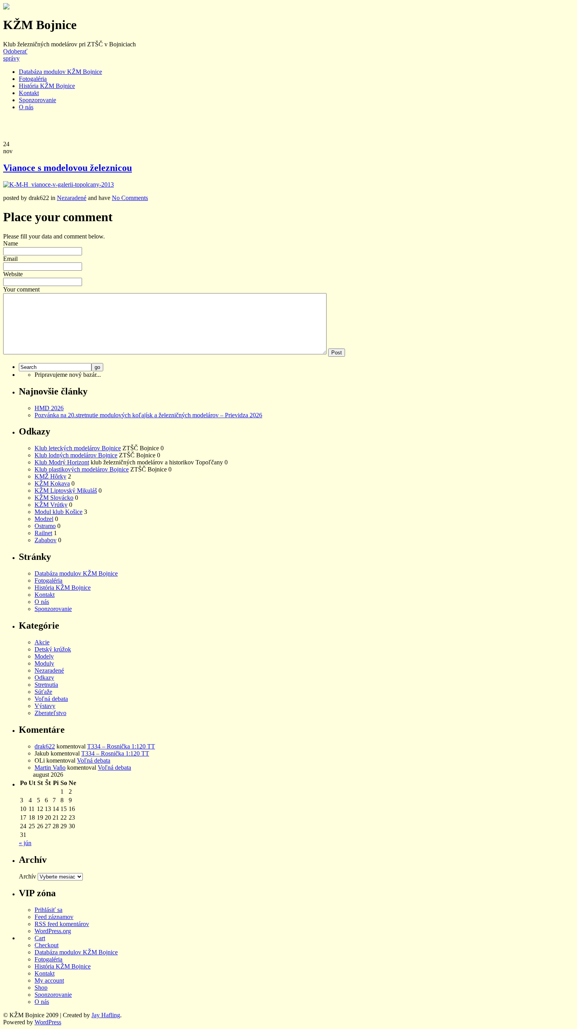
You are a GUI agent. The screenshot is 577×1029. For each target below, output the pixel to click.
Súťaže (43, 691)
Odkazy (44, 677)
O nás (26, 107)
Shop (41, 987)
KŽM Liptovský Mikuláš (66, 490)
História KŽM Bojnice (47, 86)
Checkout (46, 945)
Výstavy (45, 706)
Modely (44, 656)
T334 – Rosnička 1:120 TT (121, 746)
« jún (25, 843)
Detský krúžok (53, 649)
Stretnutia (46, 684)
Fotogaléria (33, 78)
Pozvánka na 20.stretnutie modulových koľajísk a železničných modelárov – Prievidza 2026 (148, 415)
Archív (27, 876)
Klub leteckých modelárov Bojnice (78, 448)
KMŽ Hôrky (50, 476)
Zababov (46, 540)
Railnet (43, 533)
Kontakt (29, 93)
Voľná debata (51, 698)
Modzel (44, 518)
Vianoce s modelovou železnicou (67, 168)
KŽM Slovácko (54, 497)
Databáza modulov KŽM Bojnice (60, 71)
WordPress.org (53, 931)
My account (49, 980)
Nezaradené (71, 197)
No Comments (130, 197)
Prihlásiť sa (48, 909)
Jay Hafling (105, 1015)
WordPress (48, 1022)
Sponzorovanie (37, 100)
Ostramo (45, 526)
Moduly (44, 663)
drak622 (45, 746)
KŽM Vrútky (51, 504)
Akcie (42, 642)
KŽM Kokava (52, 483)
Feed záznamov (54, 916)
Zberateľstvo (50, 713)
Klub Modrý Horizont (62, 462)
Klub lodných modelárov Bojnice (76, 455)
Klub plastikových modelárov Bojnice (82, 469)
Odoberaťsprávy (15, 55)
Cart (40, 938)
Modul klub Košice (58, 511)
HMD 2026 (49, 408)
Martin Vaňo (50, 767)
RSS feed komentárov (62, 924)
